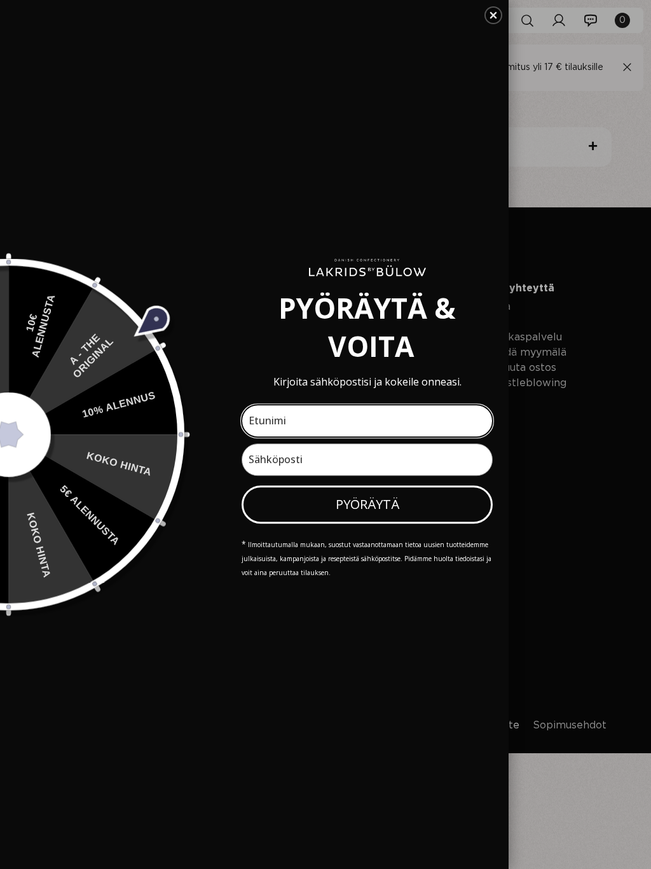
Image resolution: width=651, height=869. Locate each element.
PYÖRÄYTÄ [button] (367, 504)
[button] (493, 15)
